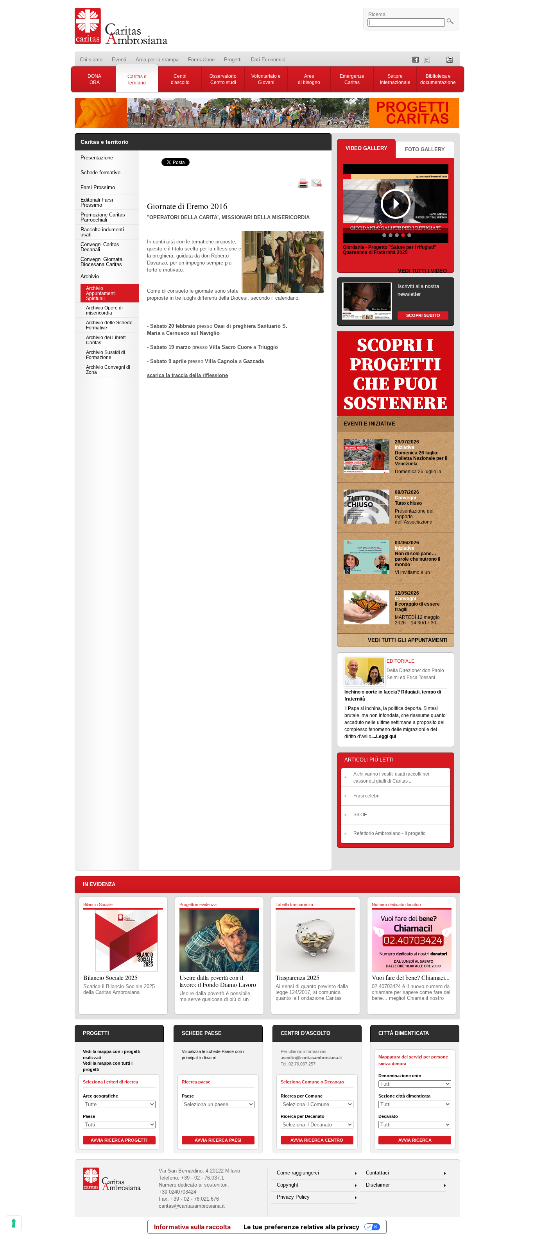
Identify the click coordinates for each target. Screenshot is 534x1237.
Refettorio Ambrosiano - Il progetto (389, 833)
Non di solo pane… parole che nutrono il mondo (417, 559)
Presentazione (97, 158)
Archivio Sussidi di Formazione (105, 355)
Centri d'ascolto (180, 79)
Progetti (233, 60)
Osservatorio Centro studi (223, 79)
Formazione (201, 60)
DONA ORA (94, 79)
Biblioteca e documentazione (438, 79)
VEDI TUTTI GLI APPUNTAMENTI (408, 640)
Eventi (119, 60)
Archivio (90, 276)
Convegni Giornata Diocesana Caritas (101, 261)
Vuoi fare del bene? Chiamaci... (411, 977)
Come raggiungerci (298, 1173)
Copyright (287, 1185)
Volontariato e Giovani (266, 79)
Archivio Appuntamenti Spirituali (101, 293)
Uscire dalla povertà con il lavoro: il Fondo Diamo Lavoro (217, 981)
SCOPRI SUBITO (423, 315)
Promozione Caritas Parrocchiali (103, 217)
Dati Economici (268, 60)
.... (373, 736)
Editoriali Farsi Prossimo (97, 202)
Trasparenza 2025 (297, 977)
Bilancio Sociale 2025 (110, 977)
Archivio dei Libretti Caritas (106, 340)
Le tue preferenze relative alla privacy (301, 1227)
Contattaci (377, 1173)
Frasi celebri (366, 796)
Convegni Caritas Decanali (100, 246)
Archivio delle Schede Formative (109, 325)
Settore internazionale (395, 79)
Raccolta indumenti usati (102, 232)
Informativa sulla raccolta (192, 1227)
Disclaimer (378, 1185)
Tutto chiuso (408, 503)
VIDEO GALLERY (366, 148)
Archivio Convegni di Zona (108, 370)
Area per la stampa (157, 60)
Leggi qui (386, 736)
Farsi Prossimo (98, 187)
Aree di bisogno (309, 79)
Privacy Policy (293, 1197)
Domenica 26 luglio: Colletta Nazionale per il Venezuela (421, 458)
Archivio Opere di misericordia (104, 310)
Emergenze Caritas (352, 79)
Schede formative (100, 172)
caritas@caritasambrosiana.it (192, 1206)
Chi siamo (91, 60)
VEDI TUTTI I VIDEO (422, 271)
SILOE (360, 814)
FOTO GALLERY (425, 149)
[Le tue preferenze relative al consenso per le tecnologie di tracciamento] (13, 1223)
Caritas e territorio (137, 80)
